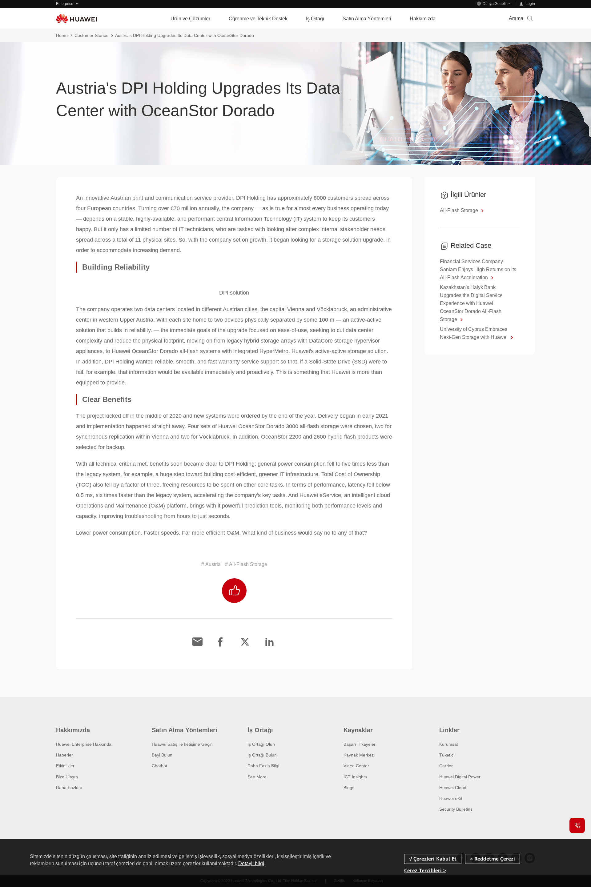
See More (257, 776)
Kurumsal (448, 744)
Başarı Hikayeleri (360, 744)
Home (62, 35)
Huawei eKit (450, 798)
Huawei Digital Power (459, 776)
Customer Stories (91, 35)
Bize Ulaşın (67, 776)
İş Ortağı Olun (261, 744)
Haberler (64, 755)
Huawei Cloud (452, 787)
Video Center (356, 765)
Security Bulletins (455, 809)
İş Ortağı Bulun (262, 755)
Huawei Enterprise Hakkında (83, 744)
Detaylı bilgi (251, 863)
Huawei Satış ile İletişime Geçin (182, 744)
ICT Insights (355, 776)
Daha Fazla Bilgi (263, 765)
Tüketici (446, 755)
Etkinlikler (65, 765)
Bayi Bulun (162, 755)
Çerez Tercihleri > (425, 870)
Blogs (349, 787)
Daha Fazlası (69, 787)
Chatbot (159, 765)
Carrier (446, 765)
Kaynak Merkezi (359, 755)
